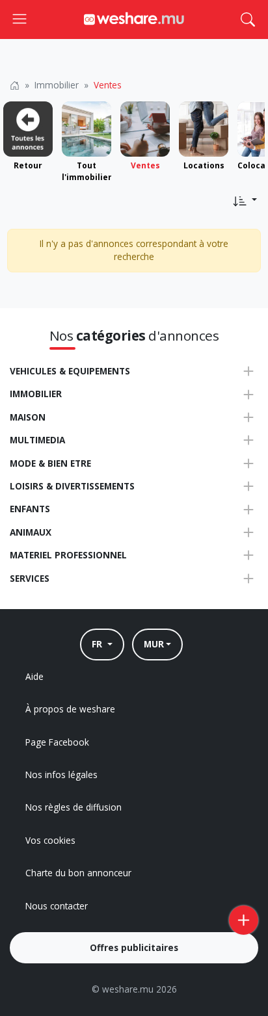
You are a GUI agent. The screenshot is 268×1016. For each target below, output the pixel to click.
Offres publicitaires (134, 947)
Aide (34, 676)
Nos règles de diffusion (73, 807)
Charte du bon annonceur (78, 872)
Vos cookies (50, 840)
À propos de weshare (70, 709)
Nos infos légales (61, 774)
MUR (154, 644)
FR (98, 644)
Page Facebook (57, 742)
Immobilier (56, 85)
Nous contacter (56, 906)
